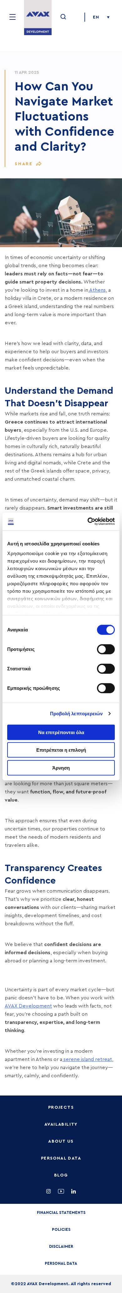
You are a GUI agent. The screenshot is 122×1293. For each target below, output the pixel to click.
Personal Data (61, 1158)
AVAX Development (28, 1006)
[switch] (106, 649)
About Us (61, 1141)
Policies (61, 1229)
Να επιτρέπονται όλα (61, 732)
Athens (97, 290)
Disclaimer (61, 1246)
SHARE (24, 164)
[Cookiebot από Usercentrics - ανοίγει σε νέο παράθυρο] (88, 521)
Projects (61, 1107)
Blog (61, 1175)
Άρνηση (61, 767)
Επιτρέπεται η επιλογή (61, 750)
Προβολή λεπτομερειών (76, 713)
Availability (61, 1124)
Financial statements (61, 1212)
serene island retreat (87, 1059)
